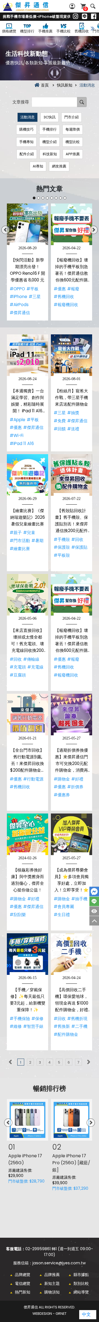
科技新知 (50, 154)
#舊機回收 (64, 296)
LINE (94, 901)
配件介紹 (27, 154)
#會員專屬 (64, 906)
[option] (28, 262)
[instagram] (75, 16)
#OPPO (17, 289)
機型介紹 (49, 141)
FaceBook (94, 891)
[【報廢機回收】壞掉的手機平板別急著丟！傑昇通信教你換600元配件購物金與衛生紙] (71, 224)
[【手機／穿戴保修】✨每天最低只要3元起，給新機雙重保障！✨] (27, 954)
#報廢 (73, 289)
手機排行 (49, 129)
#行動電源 (33, 779)
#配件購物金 (66, 1034)
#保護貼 (79, 547)
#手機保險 (20, 1018)
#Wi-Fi (16, 435)
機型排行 (27, 31)
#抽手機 (79, 899)
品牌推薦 (52, 1274)
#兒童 (29, 532)
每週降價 (72, 129)
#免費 (60, 421)
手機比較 (63, 31)
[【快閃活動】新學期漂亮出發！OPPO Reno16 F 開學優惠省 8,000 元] (27, 224)
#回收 (77, 539)
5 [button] (51, 198)
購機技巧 (26, 129)
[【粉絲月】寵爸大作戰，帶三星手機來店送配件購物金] (71, 355)
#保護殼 (62, 547)
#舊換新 (62, 1026)
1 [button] (34, 198)
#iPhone (18, 296)
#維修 (16, 1026)
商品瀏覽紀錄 (94, 911)
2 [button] (38, 198)
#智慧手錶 (33, 1026)
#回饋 (60, 429)
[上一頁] (10, 1062)
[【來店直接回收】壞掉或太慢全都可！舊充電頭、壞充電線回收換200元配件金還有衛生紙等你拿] (27, 595)
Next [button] (93, 230)
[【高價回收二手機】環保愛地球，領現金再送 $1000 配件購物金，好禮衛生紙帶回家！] (71, 954)
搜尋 (92, 6)
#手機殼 (62, 539)
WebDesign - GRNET (49, 1313)
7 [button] (60, 198)
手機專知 (26, 141)
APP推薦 (73, 154)
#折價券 (75, 787)
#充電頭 (18, 667)
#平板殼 (62, 555)
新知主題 (52, 1283)
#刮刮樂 (18, 914)
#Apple (17, 420)
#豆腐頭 (18, 675)
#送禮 (73, 429)
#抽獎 (73, 413)
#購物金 (62, 779)
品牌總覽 (22, 1274)
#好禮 (77, 779)
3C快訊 (49, 117)
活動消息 (27, 117)
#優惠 (60, 289)
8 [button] (65, 198)
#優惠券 (62, 795)
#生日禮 (62, 914)
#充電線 (35, 667)
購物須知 (52, 1292)
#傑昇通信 (20, 313)
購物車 (85, 8)
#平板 (32, 289)
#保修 (37, 1018)
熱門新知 (22, 1292)
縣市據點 (81, 1274)
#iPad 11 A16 (22, 443)
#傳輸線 (31, 659)
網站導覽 (81, 1292)
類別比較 (81, 1283)
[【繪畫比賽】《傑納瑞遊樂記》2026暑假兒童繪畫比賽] (27, 475)
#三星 (35, 296)
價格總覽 (9, 31)
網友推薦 (59, 166)
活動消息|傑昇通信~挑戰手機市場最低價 (32, 10)
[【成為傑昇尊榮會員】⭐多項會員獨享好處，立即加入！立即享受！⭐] (71, 834)
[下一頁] (88, 1062)
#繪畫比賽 (20, 548)
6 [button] (56, 198)
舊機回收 (82, 31)
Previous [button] (5, 230)
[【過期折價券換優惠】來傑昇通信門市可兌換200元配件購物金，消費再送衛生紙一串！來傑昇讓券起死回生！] (71, 714)
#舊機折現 (77, 1018)
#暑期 (37, 540)
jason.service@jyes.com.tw (59, 1263)
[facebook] (93, 16)
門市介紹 (71, 117)
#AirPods (19, 304)
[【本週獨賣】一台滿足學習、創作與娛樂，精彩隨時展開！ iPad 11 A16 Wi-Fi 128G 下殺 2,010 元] (27, 355)
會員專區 (73, 6)
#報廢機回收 (66, 304)
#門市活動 (20, 540)
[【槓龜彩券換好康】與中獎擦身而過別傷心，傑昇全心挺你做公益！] (27, 834)
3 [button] (43, 198)
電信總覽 (22, 1283)
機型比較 (72, 141)
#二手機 (79, 1026)
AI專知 (38, 166)
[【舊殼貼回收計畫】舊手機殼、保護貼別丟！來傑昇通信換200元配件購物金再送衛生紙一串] (71, 475)
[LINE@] (84, 16)
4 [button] (47, 198)
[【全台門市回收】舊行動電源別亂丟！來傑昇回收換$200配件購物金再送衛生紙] (27, 714)
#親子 (16, 532)
